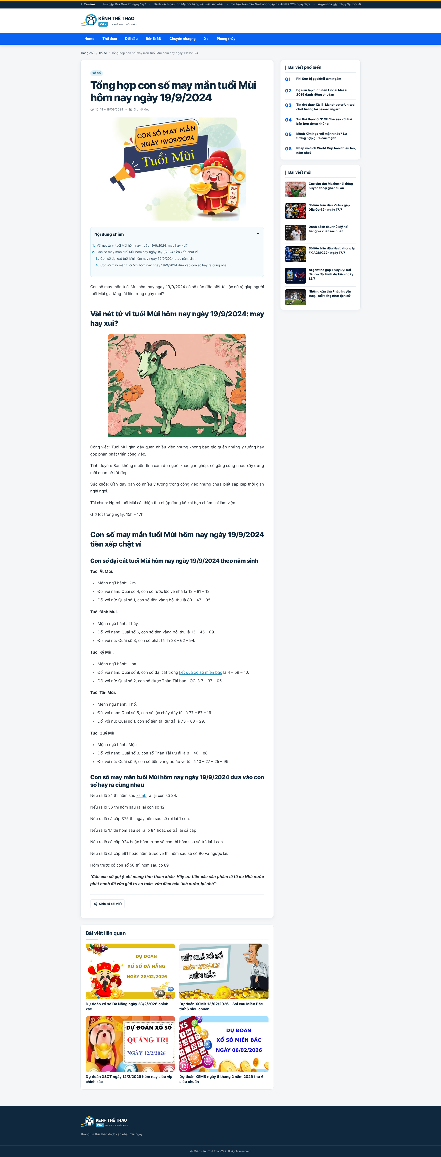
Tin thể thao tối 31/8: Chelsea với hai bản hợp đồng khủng (324, 121)
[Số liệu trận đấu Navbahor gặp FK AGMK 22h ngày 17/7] (295, 254)
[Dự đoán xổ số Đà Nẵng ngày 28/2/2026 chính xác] (130, 971)
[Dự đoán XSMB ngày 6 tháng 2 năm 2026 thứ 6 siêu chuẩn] (224, 1044)
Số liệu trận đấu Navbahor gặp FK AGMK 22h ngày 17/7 (258, 4)
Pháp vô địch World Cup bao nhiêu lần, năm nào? (326, 150)
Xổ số (103, 53)
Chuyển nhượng (183, 38)
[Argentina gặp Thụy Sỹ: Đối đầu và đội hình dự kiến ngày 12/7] (295, 276)
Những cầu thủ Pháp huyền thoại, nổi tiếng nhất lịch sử (330, 294)
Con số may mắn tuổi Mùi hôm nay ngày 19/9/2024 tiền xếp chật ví (147, 252)
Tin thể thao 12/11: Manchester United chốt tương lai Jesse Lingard (325, 107)
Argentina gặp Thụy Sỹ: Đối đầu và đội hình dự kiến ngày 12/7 (349, 4)
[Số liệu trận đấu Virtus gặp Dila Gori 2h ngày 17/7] (295, 211)
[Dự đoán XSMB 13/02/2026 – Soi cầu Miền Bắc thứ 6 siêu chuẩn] (224, 971)
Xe (206, 38)
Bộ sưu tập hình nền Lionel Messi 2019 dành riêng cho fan (321, 92)
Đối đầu (131, 38)
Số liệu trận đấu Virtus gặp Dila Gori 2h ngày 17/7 (329, 207)
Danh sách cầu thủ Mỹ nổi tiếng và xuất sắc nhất (176, 4)
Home (89, 38)
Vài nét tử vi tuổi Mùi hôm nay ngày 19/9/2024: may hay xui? (142, 245)
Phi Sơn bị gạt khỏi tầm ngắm (318, 78)
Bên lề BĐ (153, 38)
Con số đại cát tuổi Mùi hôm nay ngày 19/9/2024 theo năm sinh (147, 258)
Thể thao (109, 38)
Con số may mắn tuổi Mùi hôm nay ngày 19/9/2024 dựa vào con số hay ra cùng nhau (164, 265)
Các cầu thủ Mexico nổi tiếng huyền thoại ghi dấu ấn (331, 186)
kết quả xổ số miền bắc (200, 672)
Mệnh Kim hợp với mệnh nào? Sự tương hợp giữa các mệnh (321, 136)
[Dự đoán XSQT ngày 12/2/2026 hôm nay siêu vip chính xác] (130, 1044)
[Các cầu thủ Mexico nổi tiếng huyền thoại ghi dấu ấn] (295, 189)
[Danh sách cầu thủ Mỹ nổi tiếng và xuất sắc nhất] (295, 232)
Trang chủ (87, 53)
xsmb (141, 795)
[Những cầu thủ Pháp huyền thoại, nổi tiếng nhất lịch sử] (295, 297)
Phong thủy (226, 38)
